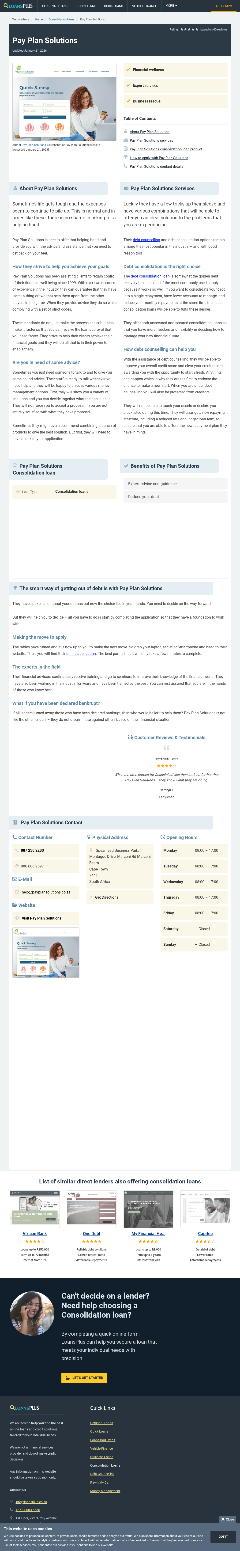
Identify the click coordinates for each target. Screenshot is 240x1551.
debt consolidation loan (150, 276)
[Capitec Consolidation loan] (205, 1209)
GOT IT (223, 1536)
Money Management (105, 1491)
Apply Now (224, 6)
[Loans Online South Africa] (18, 5)
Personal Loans (55, 6)
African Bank (34, 1233)
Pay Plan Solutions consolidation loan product (166, 149)
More (170, 5)
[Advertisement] (176, 539)
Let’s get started (87, 1378)
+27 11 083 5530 (27, 1510)
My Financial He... (148, 1233)
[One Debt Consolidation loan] (92, 1209)
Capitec (205, 1233)
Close (229, 1519)
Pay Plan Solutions (34, 145)
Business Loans (101, 1457)
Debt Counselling (102, 1474)
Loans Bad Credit (102, 1440)
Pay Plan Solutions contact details (157, 166)
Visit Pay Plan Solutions (41, 918)
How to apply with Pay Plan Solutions (159, 158)
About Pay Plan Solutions (149, 132)
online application (81, 653)
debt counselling (146, 240)
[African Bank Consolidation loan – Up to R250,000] (35, 1209)
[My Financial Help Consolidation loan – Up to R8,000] (148, 1209)
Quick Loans (113, 6)
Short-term (86, 6)
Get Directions (106, 897)
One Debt (91, 1233)
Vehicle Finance (144, 6)
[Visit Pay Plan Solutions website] (45, 953)
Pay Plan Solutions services (151, 140)
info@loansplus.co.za (31, 1502)
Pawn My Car (100, 1483)
